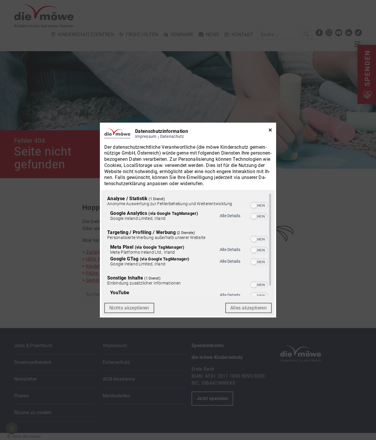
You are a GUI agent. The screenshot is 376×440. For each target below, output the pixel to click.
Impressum (146, 136)
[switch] (259, 204)
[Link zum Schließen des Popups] (270, 131)
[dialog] (188, 220)
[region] (188, 244)
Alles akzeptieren (248, 308)
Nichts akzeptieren (129, 308)
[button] (253, 205)
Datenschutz (172, 136)
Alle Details (230, 215)
